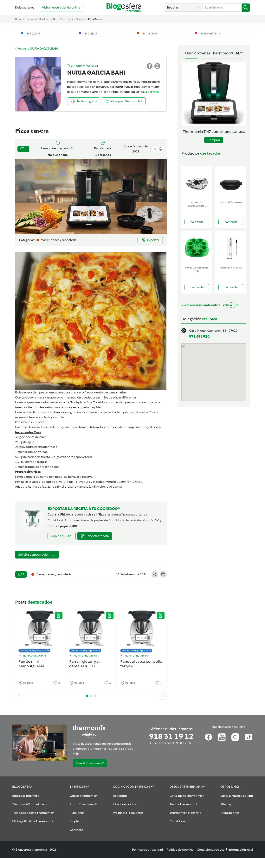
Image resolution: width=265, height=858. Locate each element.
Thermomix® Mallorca (37, 19)
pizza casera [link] (95, 19)
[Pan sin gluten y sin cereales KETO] (90, 632)
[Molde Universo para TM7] (196, 247)
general (80, 19)
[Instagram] (235, 737)
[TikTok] (248, 737)
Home (18, 19)
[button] (184, 7)
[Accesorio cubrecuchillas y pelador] (196, 182)
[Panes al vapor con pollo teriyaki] (141, 632)
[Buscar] (246, 7)
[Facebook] (208, 737)
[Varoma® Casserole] (230, 182)
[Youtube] (221, 737)
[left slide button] (19, 696)
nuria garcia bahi (63, 19)
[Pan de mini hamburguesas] (39, 632)
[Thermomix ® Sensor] (230, 247)
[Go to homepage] (124, 7)
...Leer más (151, 92)
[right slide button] (163, 696)
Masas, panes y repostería (34, 650)
